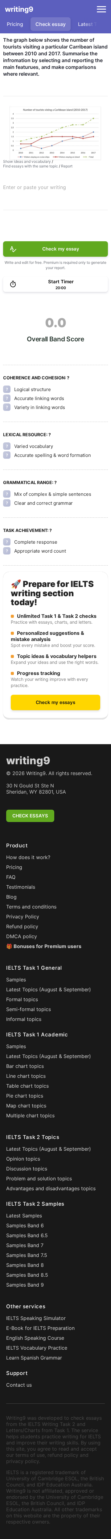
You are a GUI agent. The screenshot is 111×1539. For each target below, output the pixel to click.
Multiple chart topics (30, 1115)
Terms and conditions (31, 907)
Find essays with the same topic (30, 166)
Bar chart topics (25, 1066)
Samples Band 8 (25, 1265)
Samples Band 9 (25, 1285)
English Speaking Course (35, 1338)
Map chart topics (26, 1106)
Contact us (19, 1385)
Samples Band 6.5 (27, 1235)
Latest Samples (24, 1215)
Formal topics (22, 999)
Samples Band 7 (24, 1245)
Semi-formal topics (28, 1009)
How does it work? (28, 857)
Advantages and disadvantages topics (51, 1188)
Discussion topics (26, 1169)
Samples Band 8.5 (27, 1275)
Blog (11, 897)
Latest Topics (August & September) (48, 989)
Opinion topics (23, 1159)
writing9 (19, 9)
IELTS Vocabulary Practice (36, 1348)
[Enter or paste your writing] (55, 197)
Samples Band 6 (25, 1225)
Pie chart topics (24, 1096)
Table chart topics (27, 1086)
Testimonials (20, 887)
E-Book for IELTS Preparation (40, 1328)
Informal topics (23, 1019)
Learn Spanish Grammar (34, 1358)
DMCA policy (21, 936)
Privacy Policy (22, 916)
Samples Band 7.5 (26, 1255)
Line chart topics (26, 1076)
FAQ (10, 877)
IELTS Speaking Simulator (36, 1318)
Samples (16, 979)
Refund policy (22, 926)
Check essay (50, 24)
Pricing (15, 24)
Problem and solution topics (39, 1178)
